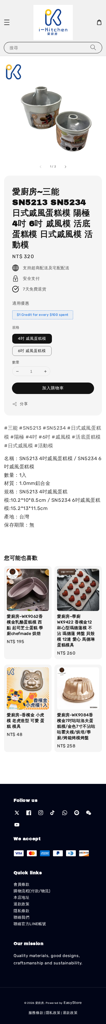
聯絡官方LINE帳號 (30, 924)
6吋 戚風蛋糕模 (32, 351)
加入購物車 (53, 388)
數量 (16, 362)
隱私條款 (21, 911)
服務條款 (36, 1013)
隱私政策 (53, 1013)
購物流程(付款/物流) (32, 891)
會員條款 (21, 884)
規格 (16, 327)
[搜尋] (93, 47)
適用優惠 (20, 303)
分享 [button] (24, 404)
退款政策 (21, 904)
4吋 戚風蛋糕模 (32, 338)
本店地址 (21, 897)
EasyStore (73, 1003)
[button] (7, 22)
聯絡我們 (21, 917)
